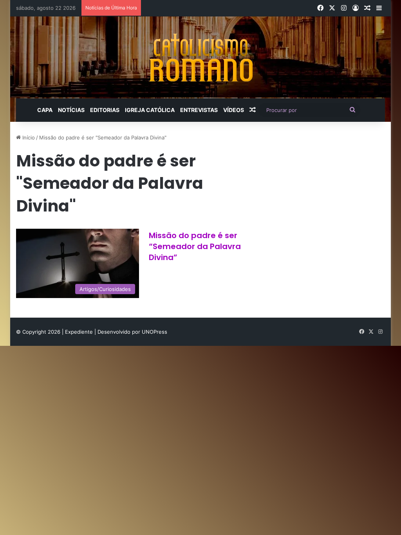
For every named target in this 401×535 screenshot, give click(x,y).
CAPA (44, 110)
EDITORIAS (104, 110)
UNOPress (154, 332)
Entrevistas (199, 110)
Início (28, 137)
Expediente (79, 332)
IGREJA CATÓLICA (150, 110)
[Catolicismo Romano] (200, 57)
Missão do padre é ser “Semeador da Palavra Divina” (195, 246)
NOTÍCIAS (71, 110)
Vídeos (233, 110)
